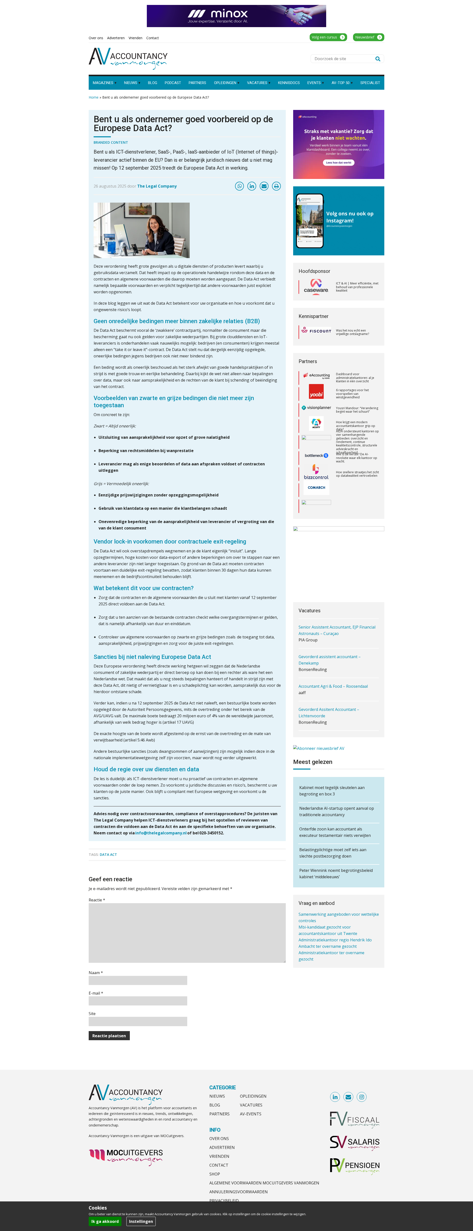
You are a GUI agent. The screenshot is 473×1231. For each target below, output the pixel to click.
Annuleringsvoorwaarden (238, 1192)
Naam (96, 972)
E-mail (96, 993)
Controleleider (312, 712)
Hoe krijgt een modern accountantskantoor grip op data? (355, 409)
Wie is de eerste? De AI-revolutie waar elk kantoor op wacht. (356, 441)
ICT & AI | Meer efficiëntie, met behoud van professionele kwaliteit (357, 287)
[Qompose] (316, 489)
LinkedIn (335, 1097)
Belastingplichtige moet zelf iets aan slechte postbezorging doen (332, 853)
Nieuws (217, 1096)
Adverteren (222, 1147)
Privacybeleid (224, 1200)
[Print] (276, 186)
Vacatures (251, 1105)
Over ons (219, 1138)
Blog (214, 1105)
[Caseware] (316, 287)
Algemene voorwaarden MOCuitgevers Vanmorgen (264, 1183)
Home (94, 97)
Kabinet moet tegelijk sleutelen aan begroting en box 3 (332, 791)
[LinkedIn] (251, 186)
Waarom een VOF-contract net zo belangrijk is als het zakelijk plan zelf (357, 505)
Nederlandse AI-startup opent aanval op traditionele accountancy (336, 811)
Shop (214, 1174)
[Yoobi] (316, 377)
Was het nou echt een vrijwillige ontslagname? (352, 332)
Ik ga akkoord (105, 1221)
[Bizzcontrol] (316, 457)
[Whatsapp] (239, 186)
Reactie (97, 900)
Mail (349, 1097)
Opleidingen (253, 1096)
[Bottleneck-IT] (316, 441)
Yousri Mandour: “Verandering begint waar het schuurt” (357, 393)
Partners (219, 1114)
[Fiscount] (316, 332)
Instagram (362, 1097)
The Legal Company (157, 186)
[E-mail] (264, 186)
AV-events (250, 1114)
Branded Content (111, 142)
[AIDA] (316, 425)
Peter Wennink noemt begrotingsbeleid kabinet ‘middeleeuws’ (336, 873)
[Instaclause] (316, 505)
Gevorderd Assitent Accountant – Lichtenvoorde (329, 686)
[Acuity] (316, 409)
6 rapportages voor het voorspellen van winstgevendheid (352, 377)
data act (108, 854)
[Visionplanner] (316, 393)
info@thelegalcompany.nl (161, 833)
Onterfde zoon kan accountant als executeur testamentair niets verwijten (335, 832)
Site (92, 1013)
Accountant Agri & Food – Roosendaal (333, 659)
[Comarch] (316, 473)
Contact (218, 1165)
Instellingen (141, 1221)
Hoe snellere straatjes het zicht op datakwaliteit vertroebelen (357, 457)
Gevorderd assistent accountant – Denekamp (330, 633)
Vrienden (219, 1156)
